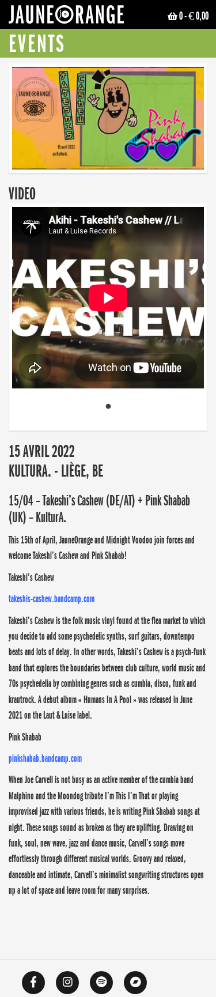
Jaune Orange (66, 17)
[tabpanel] (108, 300)
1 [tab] (108, 407)
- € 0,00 (194, 16)
